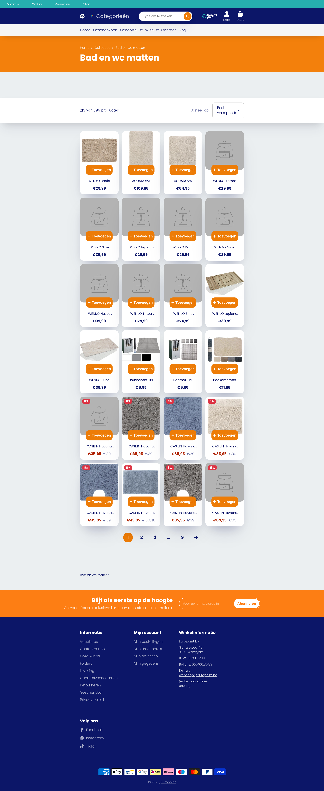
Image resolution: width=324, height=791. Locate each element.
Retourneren (90, 685)
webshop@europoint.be (198, 675)
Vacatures (89, 641)
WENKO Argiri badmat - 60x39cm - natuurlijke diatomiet (224, 229)
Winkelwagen (240, 16)
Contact (168, 30)
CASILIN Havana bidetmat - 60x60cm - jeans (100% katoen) (183, 428)
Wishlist (152, 30)
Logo (82, 16)
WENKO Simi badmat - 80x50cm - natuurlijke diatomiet (99, 229)
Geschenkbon (105, 30)
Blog (182, 30)
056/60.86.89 (202, 664)
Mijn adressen (146, 656)
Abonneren (246, 603)
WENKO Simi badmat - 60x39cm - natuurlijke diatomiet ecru (183, 295)
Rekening (226, 16)
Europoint (168, 782)
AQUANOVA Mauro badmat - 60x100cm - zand (141, 162)
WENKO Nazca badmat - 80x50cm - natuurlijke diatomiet (99, 295)
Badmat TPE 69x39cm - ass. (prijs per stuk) (183, 361)
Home (85, 30)
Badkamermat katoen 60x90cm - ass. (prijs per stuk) (224, 361)
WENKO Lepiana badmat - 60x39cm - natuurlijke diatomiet (141, 229)
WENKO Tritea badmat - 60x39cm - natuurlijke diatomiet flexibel (141, 295)
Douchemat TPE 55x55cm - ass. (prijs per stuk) (141, 361)
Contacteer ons (93, 648)
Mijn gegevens (146, 663)
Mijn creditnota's (148, 648)
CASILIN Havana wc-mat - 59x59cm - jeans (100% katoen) (99, 494)
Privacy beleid (92, 699)
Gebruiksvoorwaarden (99, 677)
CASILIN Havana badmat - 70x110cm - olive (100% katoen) (224, 494)
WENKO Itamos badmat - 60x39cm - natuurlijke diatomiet (224, 162)
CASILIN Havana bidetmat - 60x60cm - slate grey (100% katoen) (141, 428)
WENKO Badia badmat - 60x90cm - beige (99, 162)
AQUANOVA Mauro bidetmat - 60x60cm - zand (183, 162)
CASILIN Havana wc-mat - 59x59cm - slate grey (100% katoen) (183, 494)
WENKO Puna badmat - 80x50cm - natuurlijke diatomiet (99, 361)
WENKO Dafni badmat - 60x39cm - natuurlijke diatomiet (183, 229)
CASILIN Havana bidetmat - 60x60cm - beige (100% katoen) (224, 428)
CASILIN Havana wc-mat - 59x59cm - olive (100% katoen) (99, 428)
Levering (87, 670)
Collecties (102, 47)
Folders (86, 663)
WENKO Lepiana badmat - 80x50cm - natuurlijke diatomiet (224, 295)
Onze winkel (90, 656)
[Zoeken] (187, 16)
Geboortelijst (131, 30)
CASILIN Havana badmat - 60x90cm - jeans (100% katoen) (141, 494)
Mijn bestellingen (148, 641)
